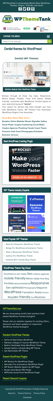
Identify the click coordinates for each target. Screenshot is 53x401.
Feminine (6, 131)
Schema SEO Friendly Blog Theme (21, 260)
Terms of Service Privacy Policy (31, 393)
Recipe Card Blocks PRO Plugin (17, 370)
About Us (11, 393)
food (33, 297)
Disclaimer (27, 397)
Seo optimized (15, 287)
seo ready (21, 274)
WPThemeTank (26, 389)
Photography (30, 288)
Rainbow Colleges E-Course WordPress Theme (25, 342)
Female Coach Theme (37, 128)
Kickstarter (38, 131)
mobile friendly (15, 278)
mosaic (28, 121)
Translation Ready (32, 292)
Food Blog (44, 278)
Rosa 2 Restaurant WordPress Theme (22, 252)
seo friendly (21, 297)
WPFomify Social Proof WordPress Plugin (22, 372)
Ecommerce (10, 274)
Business (40, 297)
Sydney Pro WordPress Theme (19, 256)
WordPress (12, 292)
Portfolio (9, 283)
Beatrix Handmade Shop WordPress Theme (23, 345)
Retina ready (32, 278)
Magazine (41, 287)
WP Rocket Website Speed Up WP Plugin (22, 367)
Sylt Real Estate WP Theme (16, 351)
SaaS (13, 131)
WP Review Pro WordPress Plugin (18, 361)
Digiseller (36, 121)
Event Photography (24, 131)
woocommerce (22, 283)
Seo (29, 273)
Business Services (10, 135)
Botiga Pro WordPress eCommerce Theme (24, 248)
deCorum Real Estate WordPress (18, 340)
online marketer (17, 121)
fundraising (27, 125)
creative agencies (10, 128)
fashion (45, 292)
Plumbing (22, 128)
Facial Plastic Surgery (11, 125)
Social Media (38, 125)
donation (6, 121)
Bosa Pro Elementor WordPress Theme (23, 244)
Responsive (40, 283)
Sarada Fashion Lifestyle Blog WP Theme (22, 348)
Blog (10, 297)
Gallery (44, 121)
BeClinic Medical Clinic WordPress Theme (20, 89)
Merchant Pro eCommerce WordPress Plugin (23, 364)
